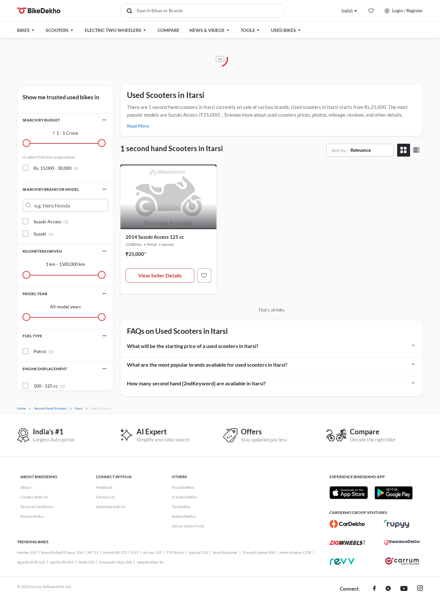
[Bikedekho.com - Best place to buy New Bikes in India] (39, 10)
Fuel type (32, 335)
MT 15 (93, 552)
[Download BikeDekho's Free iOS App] (349, 492)
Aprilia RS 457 (62, 562)
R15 (135, 552)
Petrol (43, 351)
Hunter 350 (27, 552)
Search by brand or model (51, 189)
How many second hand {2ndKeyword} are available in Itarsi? (196, 383)
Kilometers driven (42, 251)
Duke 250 (86, 562)
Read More (138, 126)
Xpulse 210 (198, 552)
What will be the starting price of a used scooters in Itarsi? (192, 346)
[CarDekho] (347, 524)
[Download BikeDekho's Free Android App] (393, 492)
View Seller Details (160, 275)
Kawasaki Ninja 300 (115, 562)
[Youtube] (403, 589)
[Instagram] (420, 589)
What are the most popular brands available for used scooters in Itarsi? (207, 365)
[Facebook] (374, 589)
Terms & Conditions (36, 506)
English (347, 10)
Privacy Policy (32, 516)
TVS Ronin (175, 552)
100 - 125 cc (49, 386)
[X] (388, 589)
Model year (35, 293)
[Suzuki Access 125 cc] (204, 275)
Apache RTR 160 (31, 562)
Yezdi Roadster (225, 552)
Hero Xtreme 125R (295, 552)
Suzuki (43, 233)
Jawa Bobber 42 (150, 562)
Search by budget (41, 120)
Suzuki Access (50, 221)
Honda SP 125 (115, 552)
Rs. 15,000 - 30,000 (56, 168)
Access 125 (152, 552)
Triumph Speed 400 (258, 552)
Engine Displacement (45, 368)
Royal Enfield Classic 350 (62, 552)
